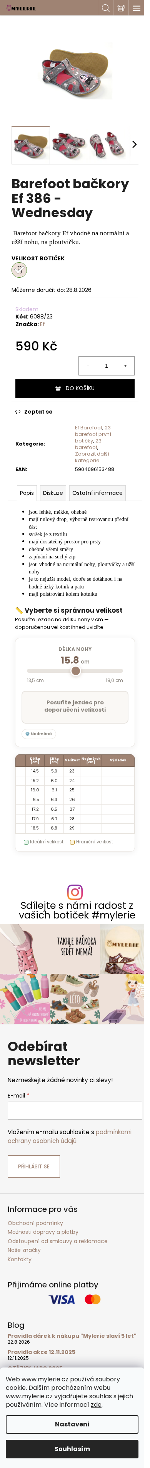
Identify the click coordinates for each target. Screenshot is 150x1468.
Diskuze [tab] (53, 493)
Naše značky (24, 1250)
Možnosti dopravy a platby (43, 1232)
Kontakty (20, 1259)
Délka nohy (75, 649)
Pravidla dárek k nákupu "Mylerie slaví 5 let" (72, 1336)
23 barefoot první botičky (93, 434)
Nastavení (72, 1424)
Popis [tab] (27, 493)
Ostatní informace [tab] (97, 493)
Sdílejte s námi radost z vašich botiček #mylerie (77, 910)
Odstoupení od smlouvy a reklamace (58, 1241)
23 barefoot (88, 444)
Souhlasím (72, 1449)
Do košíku (80, 388)
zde (96, 1404)
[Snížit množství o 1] (88, 366)
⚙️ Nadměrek (39, 734)
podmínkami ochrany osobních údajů (70, 1136)
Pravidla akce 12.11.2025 (41, 1352)
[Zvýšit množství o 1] (125, 366)
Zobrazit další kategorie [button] (92, 457)
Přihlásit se (34, 1166)
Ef (42, 324)
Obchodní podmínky (35, 1223)
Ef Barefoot (88, 427)
